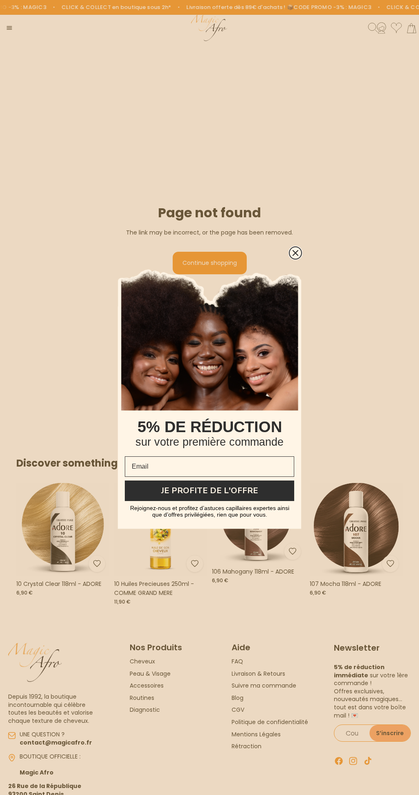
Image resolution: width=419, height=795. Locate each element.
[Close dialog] (295, 253)
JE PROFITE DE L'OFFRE (209, 490)
